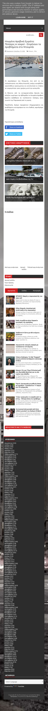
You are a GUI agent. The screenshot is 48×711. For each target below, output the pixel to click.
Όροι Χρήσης (9, 282)
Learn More (21, 17)
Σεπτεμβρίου (9, 463)
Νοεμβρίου (8, 459)
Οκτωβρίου (9, 461)
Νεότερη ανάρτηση (11, 267)
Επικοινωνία (9, 285)
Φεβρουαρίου (9, 454)
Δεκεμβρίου (8, 458)
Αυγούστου (8, 443)
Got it (30, 17)
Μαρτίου (8, 452)
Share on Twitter (15, 134)
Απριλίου (8, 450)
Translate (21, 686)
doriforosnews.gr (32, 696)
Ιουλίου (7, 445)
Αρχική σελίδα (10, 280)
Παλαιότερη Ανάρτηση (35, 267)
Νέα (35, 51)
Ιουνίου (7, 447)
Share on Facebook (16, 127)
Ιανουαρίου (8, 456)
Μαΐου (7, 448)
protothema (19, 122)
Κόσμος (30, 51)
